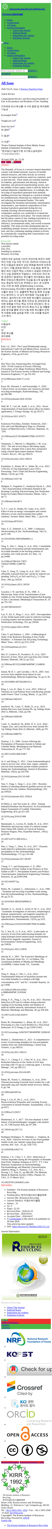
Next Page (38, 89)
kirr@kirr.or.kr (16, 1513)
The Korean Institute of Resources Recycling (27, 1525)
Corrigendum (15, 1219)
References (6, 339)
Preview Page (27, 89)
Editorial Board (20, 33)
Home (10, 20)
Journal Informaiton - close (32, 1462)
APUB (26, 1518)
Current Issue (13, 22)
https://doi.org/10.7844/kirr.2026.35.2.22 (30, 1226)
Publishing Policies (21, 38)
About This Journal (21, 30)
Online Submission (9, 1322)
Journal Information (16, 28)
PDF (3, 162)
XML (8, 162)
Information (6, 1185)
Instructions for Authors (23, 35)
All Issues (11, 25)
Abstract (5, 164)
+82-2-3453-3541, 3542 (16, 1510)
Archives (5, 1326)
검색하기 (32, 70)
